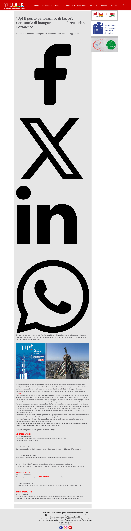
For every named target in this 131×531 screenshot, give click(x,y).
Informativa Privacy (65, 524)
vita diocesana (50, 34)
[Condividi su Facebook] (52, 110)
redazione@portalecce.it (77, 515)
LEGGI (19, 393)
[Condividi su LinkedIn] (52, 259)
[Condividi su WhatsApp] (52, 333)
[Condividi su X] (52, 184)
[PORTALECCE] (14, 5)
